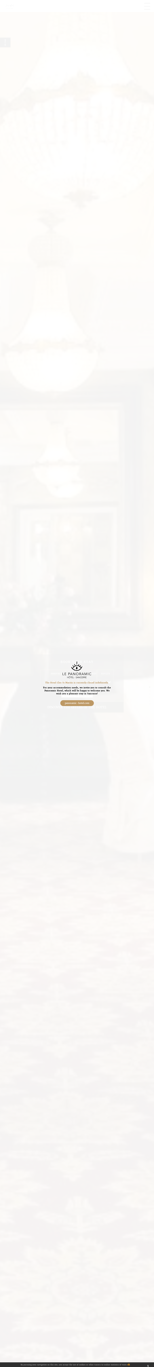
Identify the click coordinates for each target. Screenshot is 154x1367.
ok (128, 1364)
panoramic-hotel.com (77, 703)
